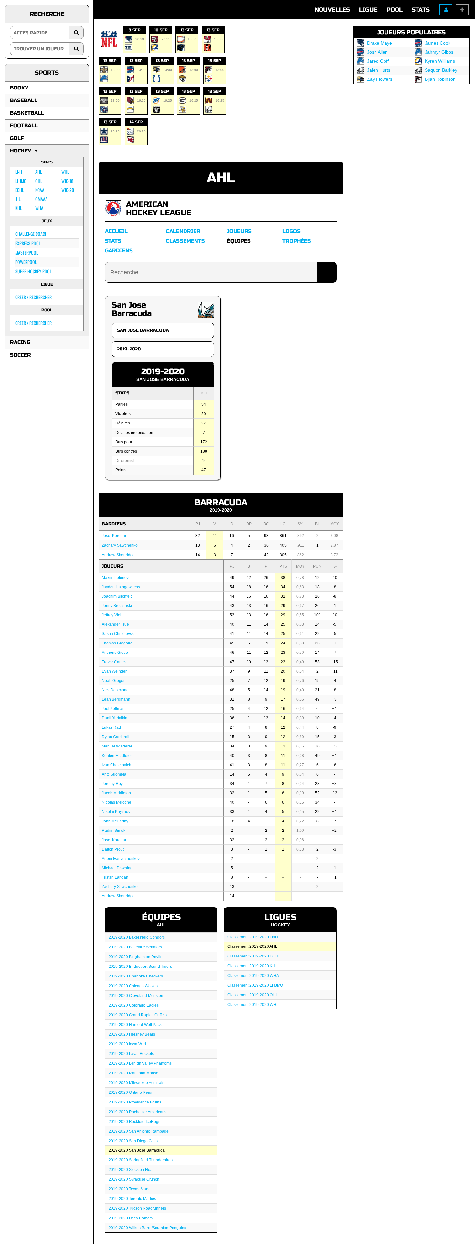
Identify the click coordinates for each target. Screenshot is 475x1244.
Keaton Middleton (117, 755)
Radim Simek (113, 830)
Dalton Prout (113, 849)
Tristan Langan (115, 877)
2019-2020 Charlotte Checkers (136, 976)
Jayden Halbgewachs (121, 587)
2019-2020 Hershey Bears (132, 1034)
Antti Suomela (114, 774)
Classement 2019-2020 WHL (253, 1004)
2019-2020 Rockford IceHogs (134, 1121)
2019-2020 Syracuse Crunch (134, 1179)
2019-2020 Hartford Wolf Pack (135, 1024)
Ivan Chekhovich (116, 765)
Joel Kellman (113, 708)
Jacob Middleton (116, 793)
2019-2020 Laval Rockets (131, 1053)
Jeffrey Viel (111, 615)
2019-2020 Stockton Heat (131, 1169)
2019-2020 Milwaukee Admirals (136, 1083)
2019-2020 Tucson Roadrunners (137, 1208)
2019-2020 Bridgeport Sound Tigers (140, 966)
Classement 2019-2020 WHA (253, 975)
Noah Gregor (113, 680)
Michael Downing (117, 868)
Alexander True (115, 624)
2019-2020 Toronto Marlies (132, 1199)
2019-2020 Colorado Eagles (134, 1005)
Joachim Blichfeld (117, 596)
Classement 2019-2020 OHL (252, 995)
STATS (421, 9)
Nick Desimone (115, 690)
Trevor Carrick (114, 662)
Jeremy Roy (112, 783)
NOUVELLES (332, 9)
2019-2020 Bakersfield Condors (137, 937)
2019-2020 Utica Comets (131, 1218)
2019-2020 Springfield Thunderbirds (141, 1160)
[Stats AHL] (113, 208)
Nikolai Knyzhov (116, 812)
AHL (221, 178)
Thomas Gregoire (117, 643)
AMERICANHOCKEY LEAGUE (158, 208)
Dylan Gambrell (115, 737)
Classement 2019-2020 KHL (252, 966)
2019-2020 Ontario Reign (131, 1092)
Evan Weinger (114, 671)
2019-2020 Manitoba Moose (133, 1073)
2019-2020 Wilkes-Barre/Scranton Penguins (147, 1228)
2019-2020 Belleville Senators (135, 947)
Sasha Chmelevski (118, 634)
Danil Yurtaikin (114, 718)
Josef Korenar (114, 535)
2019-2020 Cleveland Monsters (136, 995)
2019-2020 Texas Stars (129, 1189)
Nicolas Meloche (116, 802)
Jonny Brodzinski (117, 605)
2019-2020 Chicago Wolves (133, 986)
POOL (394, 9)
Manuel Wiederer (117, 746)
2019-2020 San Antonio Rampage (139, 1131)
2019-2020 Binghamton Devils (135, 957)
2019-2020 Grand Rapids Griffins (138, 1015)
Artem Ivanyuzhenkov (121, 858)
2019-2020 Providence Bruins (135, 1102)
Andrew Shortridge (118, 555)
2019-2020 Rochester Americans (137, 1112)
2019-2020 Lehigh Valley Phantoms (140, 1063)
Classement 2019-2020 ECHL (253, 956)
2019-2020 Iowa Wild (127, 1044)
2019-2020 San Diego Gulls (133, 1141)
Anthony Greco (115, 652)
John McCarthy (115, 821)
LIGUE (368, 9)
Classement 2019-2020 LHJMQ (255, 985)
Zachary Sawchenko (120, 545)
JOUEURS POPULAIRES (411, 32)
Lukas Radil (112, 727)
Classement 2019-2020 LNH (252, 937)
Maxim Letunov (115, 577)
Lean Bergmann (116, 699)
